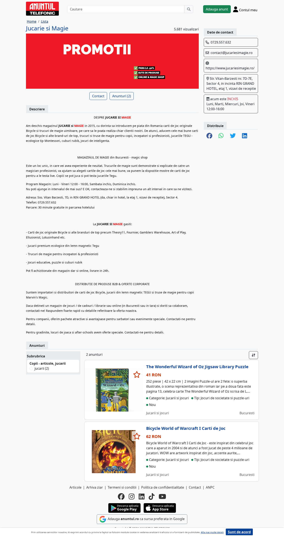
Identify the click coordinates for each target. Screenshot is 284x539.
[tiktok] (151, 497)
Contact (98, 96)
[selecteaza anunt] (137, 374)
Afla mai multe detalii (212, 532)
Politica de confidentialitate (162, 487)
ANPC (210, 487)
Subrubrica (36, 356)
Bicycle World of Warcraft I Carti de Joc (185, 428)
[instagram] (132, 497)
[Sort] (253, 355)
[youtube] (162, 497)
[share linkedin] (244, 136)
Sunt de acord (239, 532)
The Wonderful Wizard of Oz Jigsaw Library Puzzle (197, 366)
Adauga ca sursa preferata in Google (146, 519)
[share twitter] (232, 136)
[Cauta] (188, 9)
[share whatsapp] (221, 136)
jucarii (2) (42, 368)
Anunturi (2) (121, 96)
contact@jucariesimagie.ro (232, 52)
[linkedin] (141, 497)
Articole (75, 487)
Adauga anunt (217, 9)
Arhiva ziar (94, 487)
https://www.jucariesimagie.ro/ (230, 68)
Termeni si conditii (122, 487)
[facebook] (121, 497)
